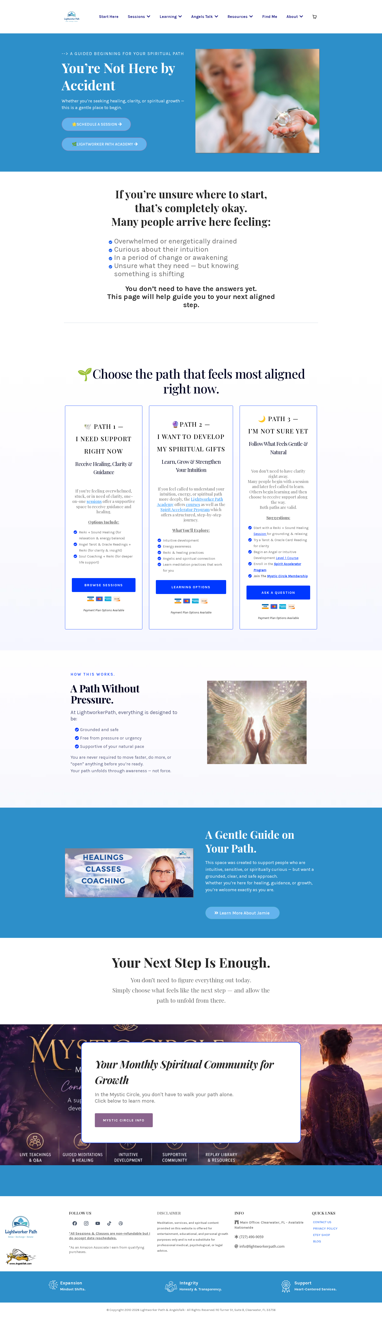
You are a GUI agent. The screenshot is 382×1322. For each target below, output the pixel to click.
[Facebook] (74, 1223)
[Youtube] (97, 1223)
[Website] (120, 1223)
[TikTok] (109, 1223)
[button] (148, 16)
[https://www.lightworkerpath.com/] (72, 16)
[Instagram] (86, 1223)
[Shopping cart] (314, 17)
